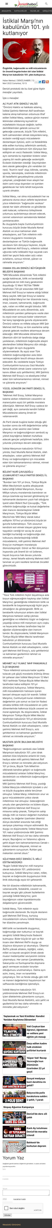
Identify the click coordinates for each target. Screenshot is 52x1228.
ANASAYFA (6, 11)
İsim (4, 1169)
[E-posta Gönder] (36, 81)
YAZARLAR (34, 11)
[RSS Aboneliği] (47, 81)
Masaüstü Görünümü (12, 1224)
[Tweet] (39, 81)
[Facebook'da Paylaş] (43, 81)
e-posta (5, 1179)
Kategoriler (20, 11)
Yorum (5, 1189)
